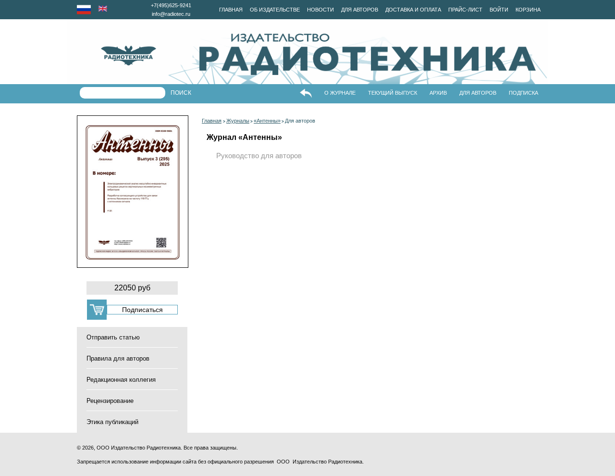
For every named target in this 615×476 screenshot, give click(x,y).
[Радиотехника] (111, 55)
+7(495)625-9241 (171, 5)
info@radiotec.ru (171, 14)
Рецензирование (110, 400)
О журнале (340, 93)
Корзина (528, 10)
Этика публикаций (112, 422)
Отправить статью (113, 337)
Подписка (523, 93)
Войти (499, 10)
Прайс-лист (465, 10)
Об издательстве (275, 10)
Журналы (237, 121)
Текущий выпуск (392, 93)
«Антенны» (267, 121)
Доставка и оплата (413, 10)
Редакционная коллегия (121, 379)
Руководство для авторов (259, 155)
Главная (231, 10)
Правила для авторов (117, 358)
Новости (320, 10)
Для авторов (359, 10)
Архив (438, 93)
